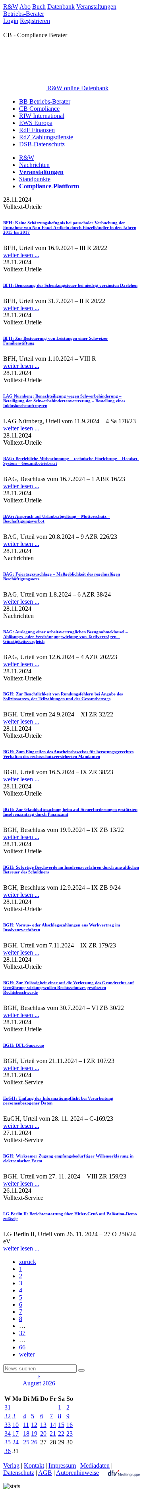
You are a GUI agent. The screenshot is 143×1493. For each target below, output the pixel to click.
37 (22, 1333)
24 (15, 1442)
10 (15, 1424)
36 (7, 1451)
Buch (39, 6)
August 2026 (39, 1383)
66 (22, 1347)
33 (7, 1424)
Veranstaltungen (96, 6)
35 (7, 1442)
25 (26, 1442)
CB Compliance (39, 108)
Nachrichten (34, 164)
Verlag (11, 1465)
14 (53, 1424)
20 (43, 1433)
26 (34, 1442)
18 (26, 1433)
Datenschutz (18, 1472)
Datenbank (61, 6)
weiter (27, 1354)
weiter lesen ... (21, 255)
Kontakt (34, 1465)
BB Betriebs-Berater (44, 101)
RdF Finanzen (37, 130)
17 (15, 1433)
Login (10, 20)
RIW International (41, 115)
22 (61, 1433)
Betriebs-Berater (23, 13)
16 (69, 1424)
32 (7, 1416)
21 (53, 1433)
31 (7, 1407)
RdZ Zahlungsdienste (46, 137)
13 (43, 1424)
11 (26, 1424)
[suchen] (81, 1370)
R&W (10, 6)
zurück (27, 1261)
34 (7, 1433)
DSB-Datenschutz (42, 144)
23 (69, 1433)
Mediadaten (95, 1465)
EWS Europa (35, 122)
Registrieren (35, 20)
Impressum (62, 1465)
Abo (25, 6)
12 (34, 1424)
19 (34, 1433)
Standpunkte (34, 179)
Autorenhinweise (77, 1472)
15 (61, 1424)
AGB (45, 1472)
